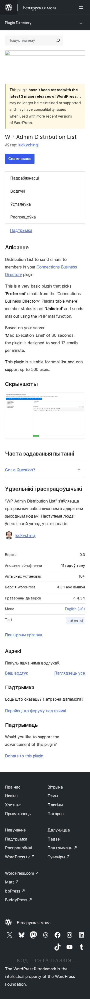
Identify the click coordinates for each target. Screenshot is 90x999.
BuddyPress (18, 899)
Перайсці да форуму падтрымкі (35, 710)
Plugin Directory (18, 23)
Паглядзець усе (69, 673)
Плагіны (55, 804)
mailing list (75, 620)
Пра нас (12, 787)
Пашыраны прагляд (23, 634)
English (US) (75, 609)
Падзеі (54, 839)
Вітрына (55, 787)
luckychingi (28, 144)
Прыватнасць (18, 813)
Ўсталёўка (20, 204)
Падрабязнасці (24, 178)
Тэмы (53, 795)
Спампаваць (19, 158)
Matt (12, 881)
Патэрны (56, 813)
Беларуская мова (33, 922)
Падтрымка (21, 230)
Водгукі (17, 191)
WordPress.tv (20, 856)
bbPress (15, 891)
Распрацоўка (23, 216)
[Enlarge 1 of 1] (78, 399)
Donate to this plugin (24, 755)
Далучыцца (59, 829)
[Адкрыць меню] (82, 7)
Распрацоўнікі (18, 847)
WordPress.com (22, 873)
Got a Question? (20, 470)
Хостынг (13, 804)
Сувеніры (59, 856)
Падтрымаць (62, 847)
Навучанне (15, 829)
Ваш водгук (16, 673)
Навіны (11, 795)
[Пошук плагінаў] (58, 40)
